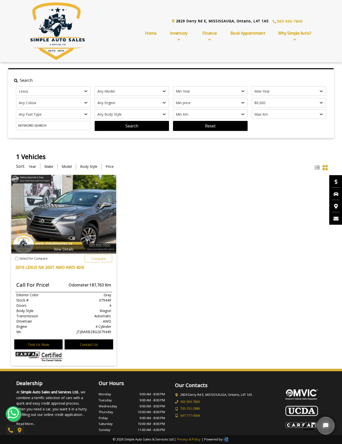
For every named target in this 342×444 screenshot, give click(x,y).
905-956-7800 (290, 21)
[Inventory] (333, 194)
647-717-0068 (190, 415)
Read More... (25, 423)
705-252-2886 (190, 408)
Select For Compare (34, 258)
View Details (64, 249)
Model (67, 166)
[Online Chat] (325, 425)
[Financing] (333, 181)
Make (48, 166)
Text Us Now (38, 344)
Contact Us (89, 344)
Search (131, 126)
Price (110, 166)
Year (32, 166)
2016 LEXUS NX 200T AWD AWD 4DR (49, 267)
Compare (98, 258)
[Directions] (333, 206)
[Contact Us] (333, 218)
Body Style (88, 166)
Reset (210, 126)
